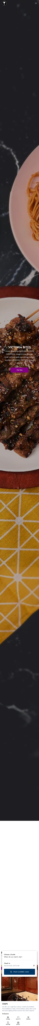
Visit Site (19, 367)
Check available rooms (21, 972)
